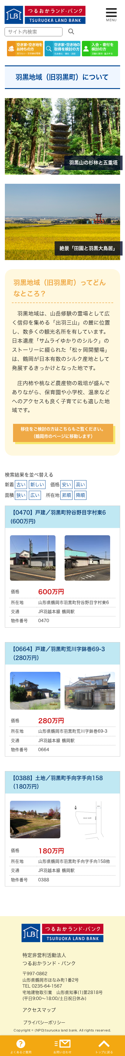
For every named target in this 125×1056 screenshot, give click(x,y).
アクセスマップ (39, 1010)
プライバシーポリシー (44, 1022)
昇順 (66, 495)
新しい (37, 484)
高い (80, 484)
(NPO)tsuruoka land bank (56, 1030)
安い (66, 484)
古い (20, 484)
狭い (20, 495)
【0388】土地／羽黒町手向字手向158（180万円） (56, 782)
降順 (80, 495)
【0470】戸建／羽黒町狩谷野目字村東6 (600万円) (60, 517)
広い (34, 495)
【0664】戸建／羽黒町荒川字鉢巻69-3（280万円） (57, 653)
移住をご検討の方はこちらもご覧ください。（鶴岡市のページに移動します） (63, 432)
